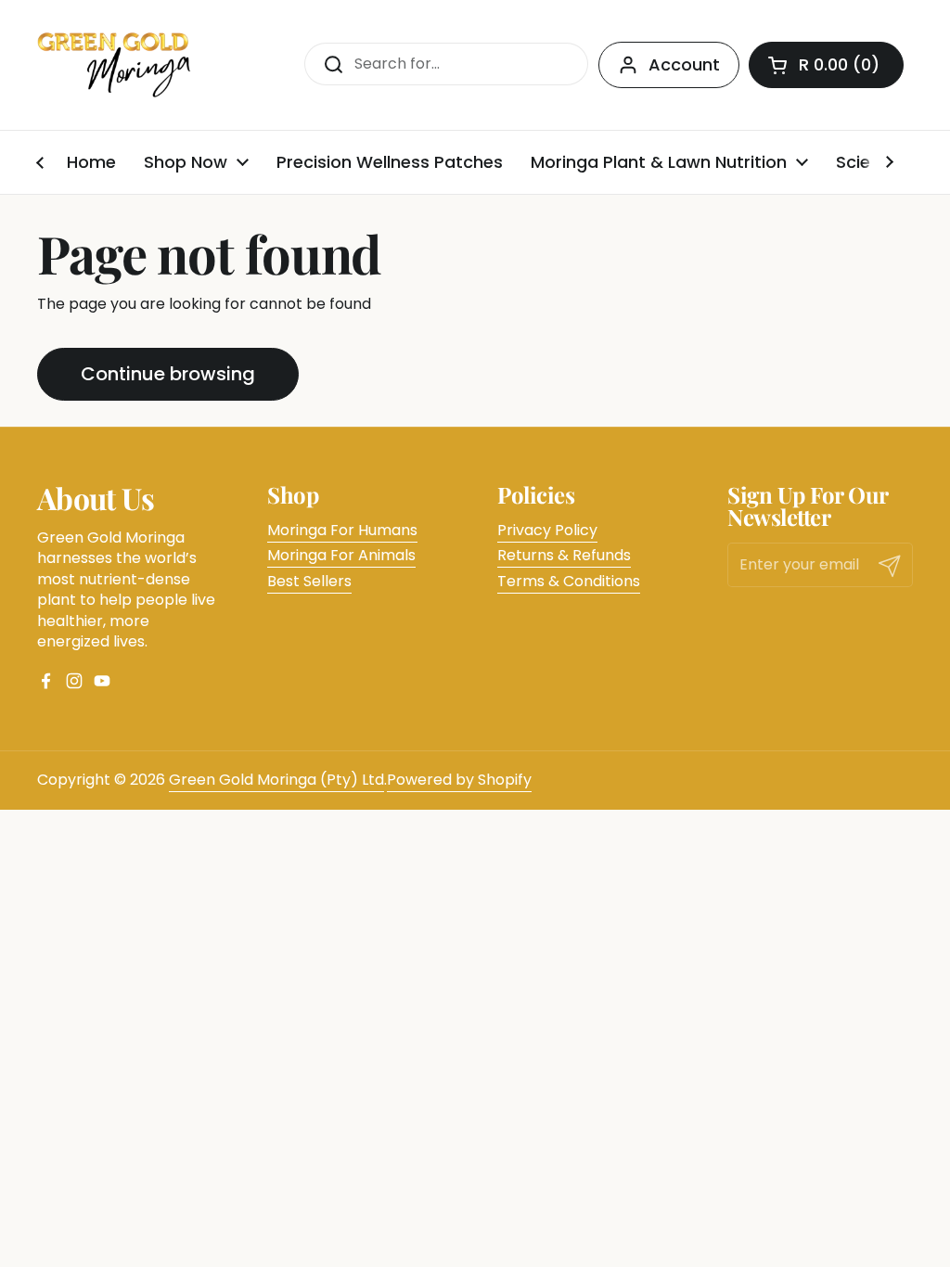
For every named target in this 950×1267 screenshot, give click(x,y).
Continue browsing (168, 374)
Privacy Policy (547, 530)
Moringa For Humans (342, 530)
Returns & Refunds (564, 555)
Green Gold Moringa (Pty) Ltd (276, 779)
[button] (826, 65)
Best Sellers (309, 581)
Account (684, 64)
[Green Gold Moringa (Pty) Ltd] (114, 65)
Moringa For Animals (341, 555)
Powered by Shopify (459, 779)
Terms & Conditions (568, 581)
